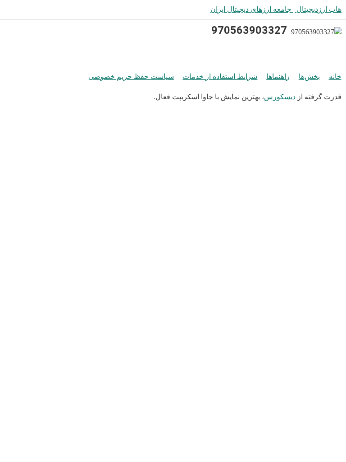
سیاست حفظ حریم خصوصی (131, 76)
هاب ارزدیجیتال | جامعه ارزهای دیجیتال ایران (275, 9)
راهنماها (278, 76)
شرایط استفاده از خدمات (219, 76)
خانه (335, 76)
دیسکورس (280, 97)
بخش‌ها (309, 76)
